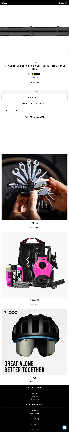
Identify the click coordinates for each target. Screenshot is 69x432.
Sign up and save (34, 387)
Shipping (31, 84)
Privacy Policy (34, 399)
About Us (34, 394)
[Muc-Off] (34, 265)
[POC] (34, 342)
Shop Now (34, 304)
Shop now (34, 227)
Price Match (34, 410)
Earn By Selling (34, 419)
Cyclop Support (34, 424)
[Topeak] (34, 187)
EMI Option (34, 416)
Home (34, 62)
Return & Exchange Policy (34, 404)
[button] (64, 427)
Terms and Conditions (34, 402)
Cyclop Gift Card (34, 413)
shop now (34, 381)
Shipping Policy (34, 396)
